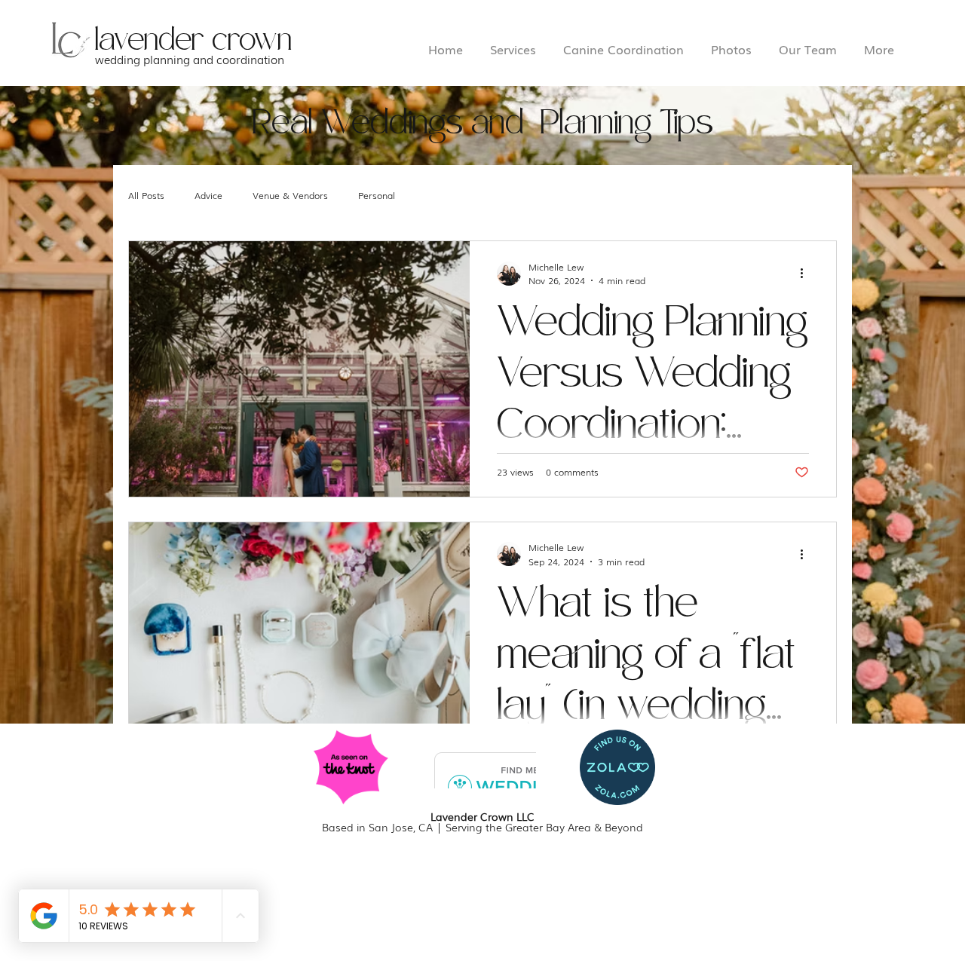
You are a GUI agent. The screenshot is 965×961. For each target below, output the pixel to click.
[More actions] (807, 274)
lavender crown (193, 41)
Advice (208, 195)
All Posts (146, 195)
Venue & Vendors (290, 195)
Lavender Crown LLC (482, 816)
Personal (376, 195)
